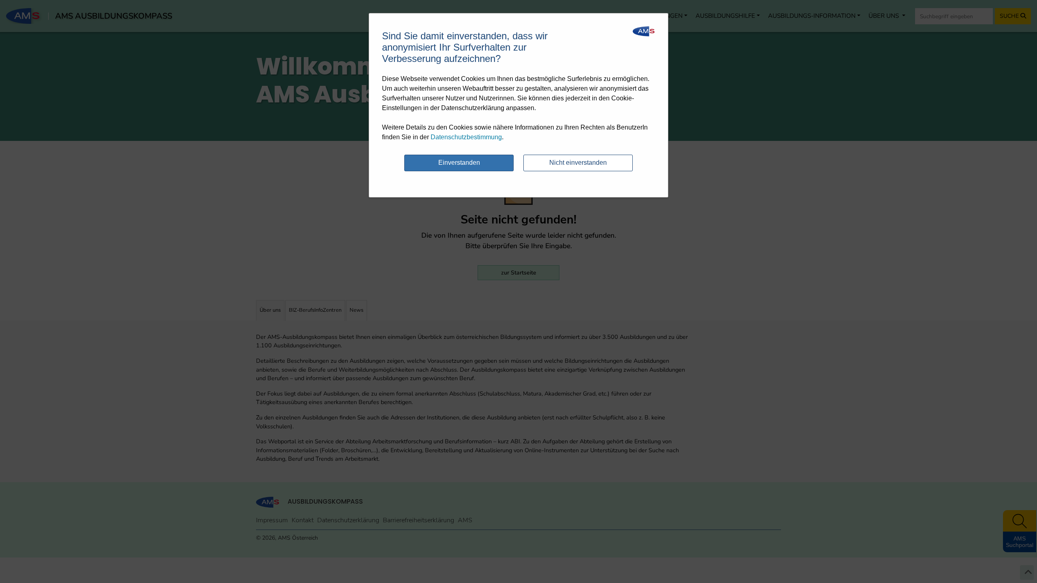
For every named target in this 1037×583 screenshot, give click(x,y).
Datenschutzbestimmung (466, 137)
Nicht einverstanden (578, 162)
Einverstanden (459, 162)
